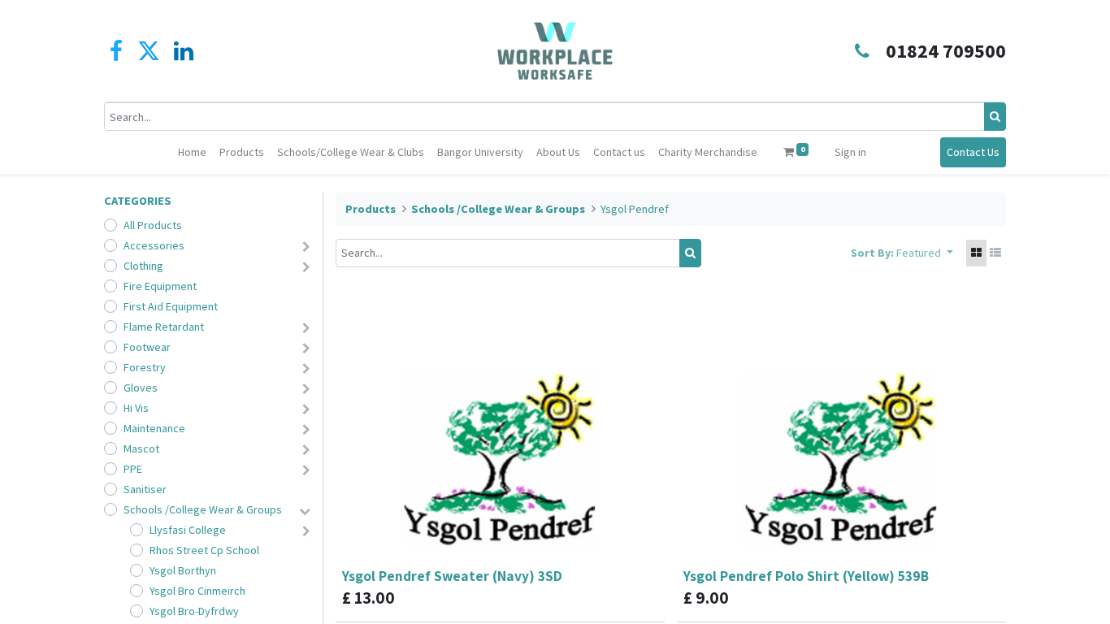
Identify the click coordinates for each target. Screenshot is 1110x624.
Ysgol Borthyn (183, 570)
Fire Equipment (160, 286)
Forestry (145, 367)
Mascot (141, 448)
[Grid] (976, 253)
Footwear (147, 347)
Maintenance (154, 428)
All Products (153, 225)
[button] (924, 253)
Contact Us (973, 152)
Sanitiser (145, 489)
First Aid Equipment (171, 306)
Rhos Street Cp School (204, 550)
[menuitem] (192, 152)
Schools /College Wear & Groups (203, 509)
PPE (133, 469)
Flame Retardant (164, 326)
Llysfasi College (188, 529)
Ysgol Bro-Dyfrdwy (194, 611)
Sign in (850, 152)
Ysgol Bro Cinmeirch (197, 590)
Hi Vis (136, 408)
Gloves (141, 387)
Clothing (143, 265)
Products (370, 209)
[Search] (995, 116)
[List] (995, 253)
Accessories (154, 245)
